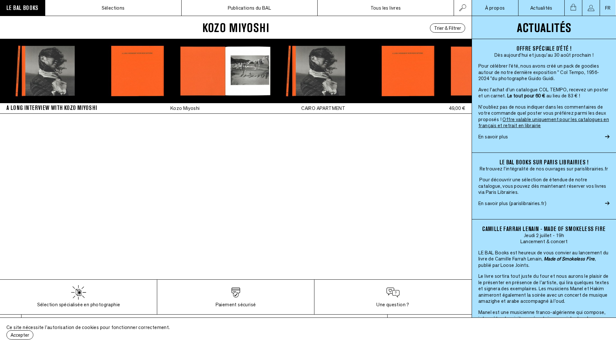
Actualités (541, 8)
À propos (495, 8)
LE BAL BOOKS (22, 8)
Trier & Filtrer (447, 28)
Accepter (20, 335)
